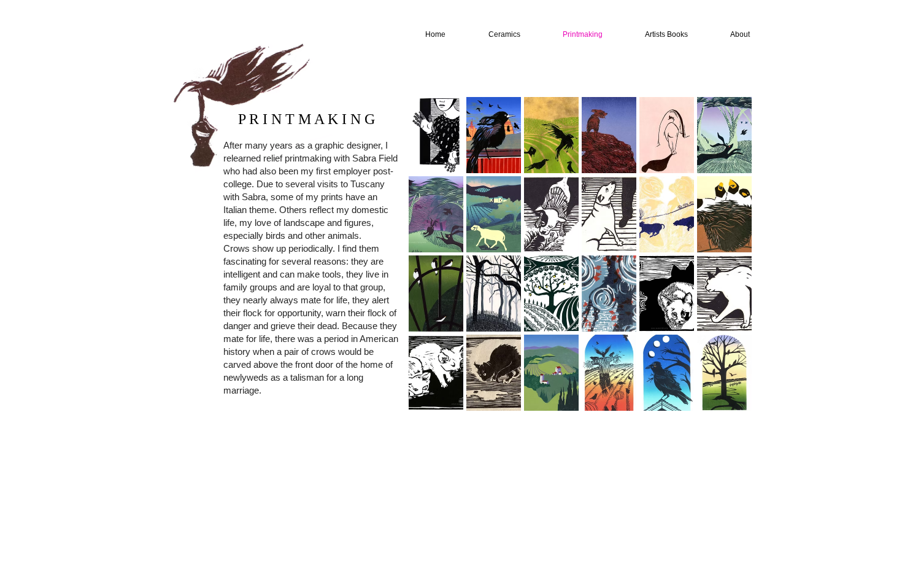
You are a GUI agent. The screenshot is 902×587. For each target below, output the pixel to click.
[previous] (435, 265)
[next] (725, 265)
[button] (436, 135)
